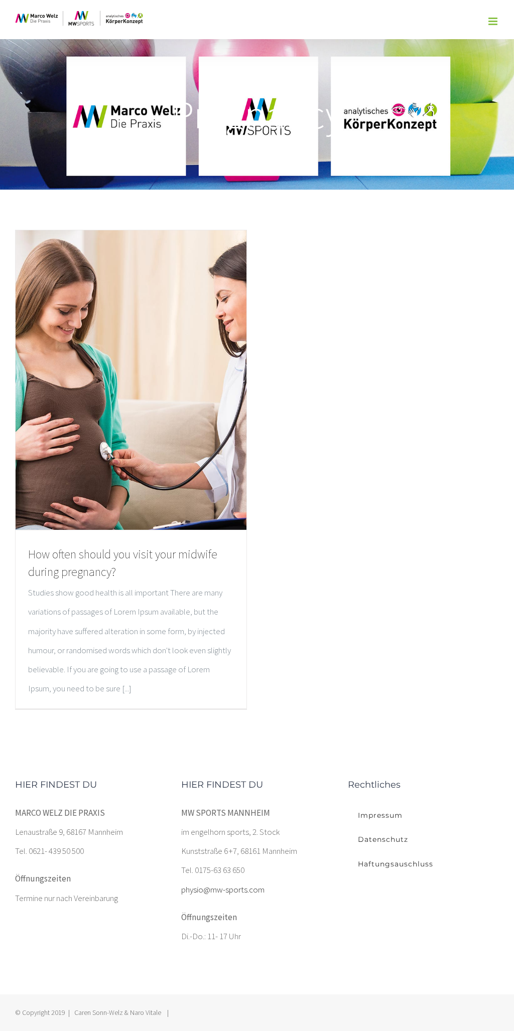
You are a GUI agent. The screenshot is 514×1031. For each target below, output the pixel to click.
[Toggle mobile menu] (493, 21)
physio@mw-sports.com (223, 889)
